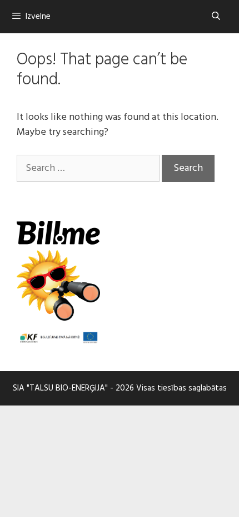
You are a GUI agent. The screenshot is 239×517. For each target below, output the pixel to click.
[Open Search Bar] (216, 17)
